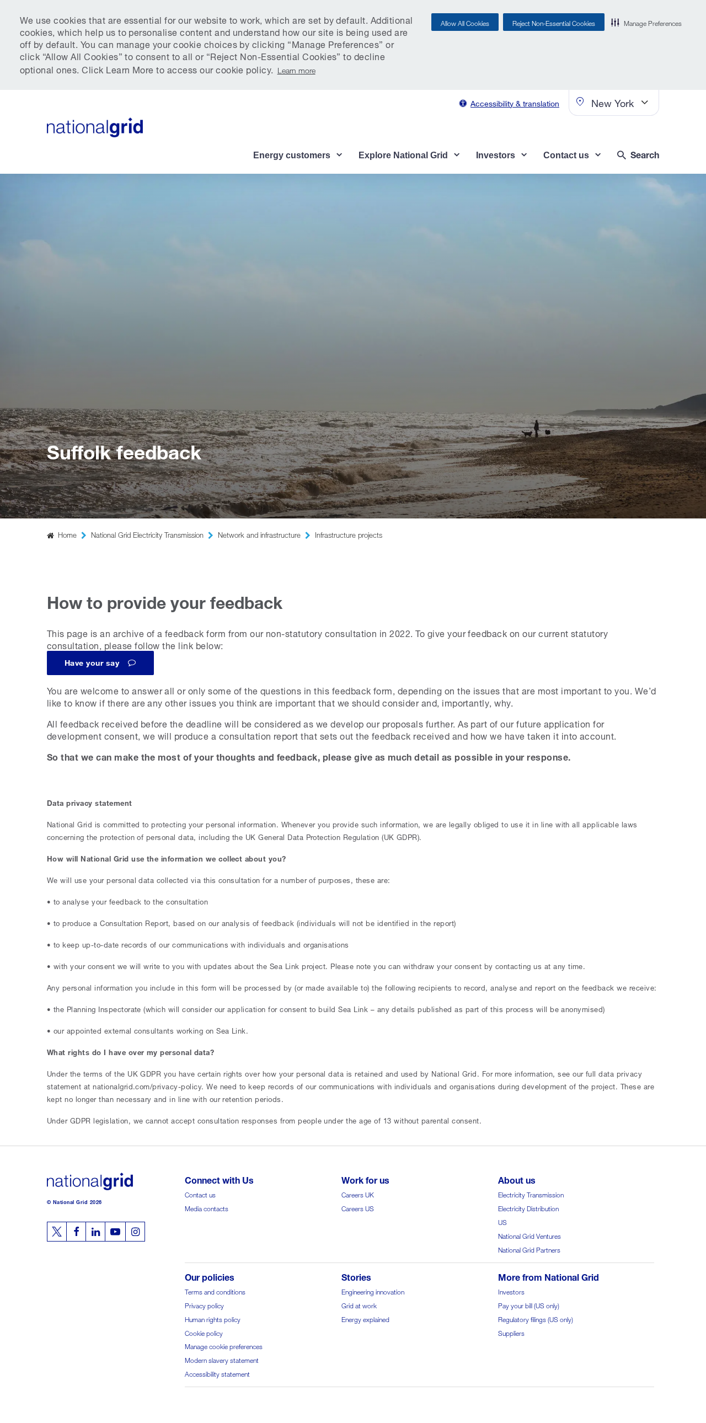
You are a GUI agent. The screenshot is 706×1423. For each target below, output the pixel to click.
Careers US (357, 1207)
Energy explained (365, 1318)
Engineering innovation (372, 1291)
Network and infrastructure (259, 534)
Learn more (296, 69)
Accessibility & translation (514, 102)
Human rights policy (212, 1318)
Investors (511, 1291)
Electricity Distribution (528, 1207)
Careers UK (357, 1193)
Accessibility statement (217, 1373)
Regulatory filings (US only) (535, 1318)
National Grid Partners (529, 1249)
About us (517, 1178)
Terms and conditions (215, 1291)
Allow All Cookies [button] (465, 22)
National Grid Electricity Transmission (147, 534)
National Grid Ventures (529, 1235)
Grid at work (359, 1304)
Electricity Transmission (531, 1193)
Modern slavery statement (222, 1359)
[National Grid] (95, 127)
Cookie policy (204, 1332)
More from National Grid (548, 1276)
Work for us (365, 1178)
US (502, 1221)
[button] (646, 22)
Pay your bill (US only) (528, 1304)
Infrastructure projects (348, 534)
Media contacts (206, 1207)
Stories (356, 1276)
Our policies (209, 1276)
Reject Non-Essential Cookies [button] (553, 22)
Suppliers (511, 1332)
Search (644, 153)
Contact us (200, 1193)
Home (67, 534)
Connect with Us (219, 1178)
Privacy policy (204, 1304)
